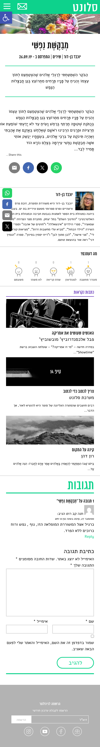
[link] (6, 18)
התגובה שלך (82, 565)
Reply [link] (89, 536)
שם (89, 621)
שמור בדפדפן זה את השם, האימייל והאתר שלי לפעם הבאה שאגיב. (50, 646)
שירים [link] (57, 57)
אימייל (40, 621)
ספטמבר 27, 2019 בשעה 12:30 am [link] (74, 519)
